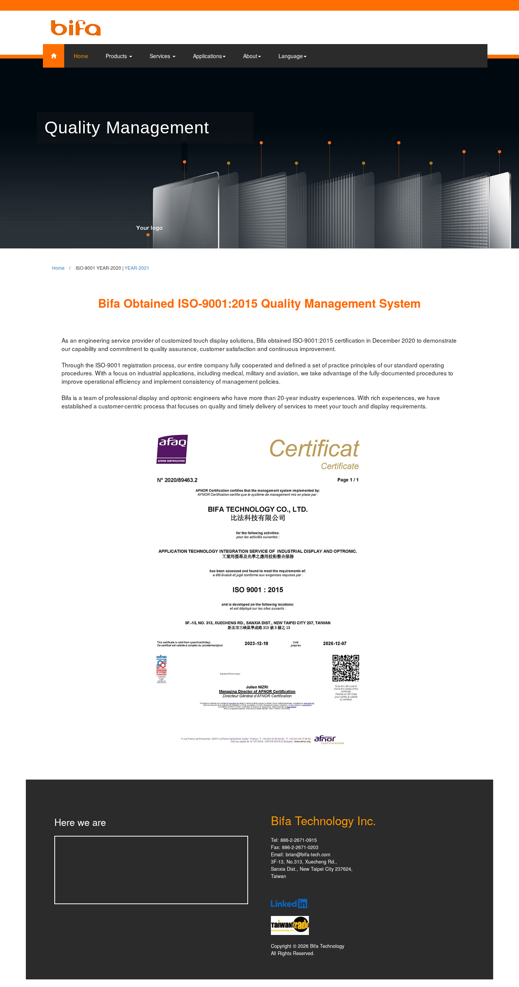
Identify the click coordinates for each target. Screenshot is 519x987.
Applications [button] (207, 56)
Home (81, 56)
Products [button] (117, 56)
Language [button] (290, 56)
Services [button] (161, 56)
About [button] (250, 56)
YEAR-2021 (137, 267)
